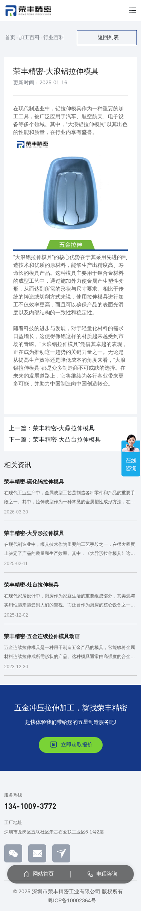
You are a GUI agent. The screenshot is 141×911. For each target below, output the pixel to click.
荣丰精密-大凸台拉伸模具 (67, 439)
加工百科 (29, 37)
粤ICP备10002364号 (72, 900)
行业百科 (53, 37)
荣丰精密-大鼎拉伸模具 (64, 428)
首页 (10, 37)
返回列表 (108, 37)
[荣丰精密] (28, 10)
